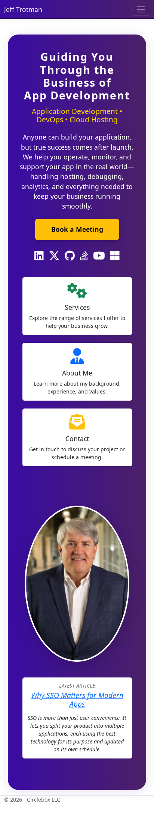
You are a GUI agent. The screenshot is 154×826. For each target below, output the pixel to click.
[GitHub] (70, 256)
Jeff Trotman (23, 9)
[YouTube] (99, 256)
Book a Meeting (77, 229)
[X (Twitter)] (54, 256)
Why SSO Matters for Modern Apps (77, 700)
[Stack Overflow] (84, 256)
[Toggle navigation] (141, 9)
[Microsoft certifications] (115, 256)
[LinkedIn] (39, 256)
